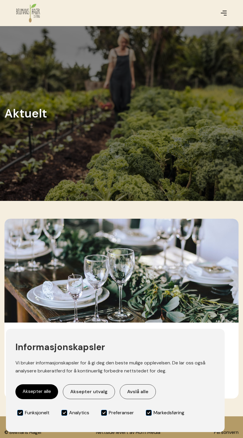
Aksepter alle (37, 391)
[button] (223, 13)
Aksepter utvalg (89, 391)
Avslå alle (137, 391)
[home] (28, 13)
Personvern (226, 432)
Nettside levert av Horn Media (128, 432)
